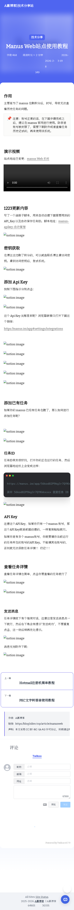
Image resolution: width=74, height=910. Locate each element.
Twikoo (61, 843)
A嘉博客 (20, 718)
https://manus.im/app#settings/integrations (33, 328)
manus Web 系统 (38, 158)
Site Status (42, 897)
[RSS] (44, 874)
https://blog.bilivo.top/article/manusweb (39, 723)
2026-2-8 (50, 63)
